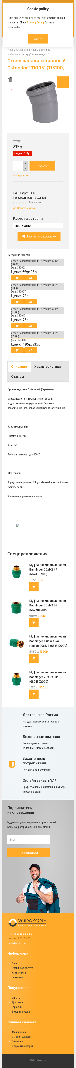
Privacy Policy (35, 22)
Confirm (38, 39)
